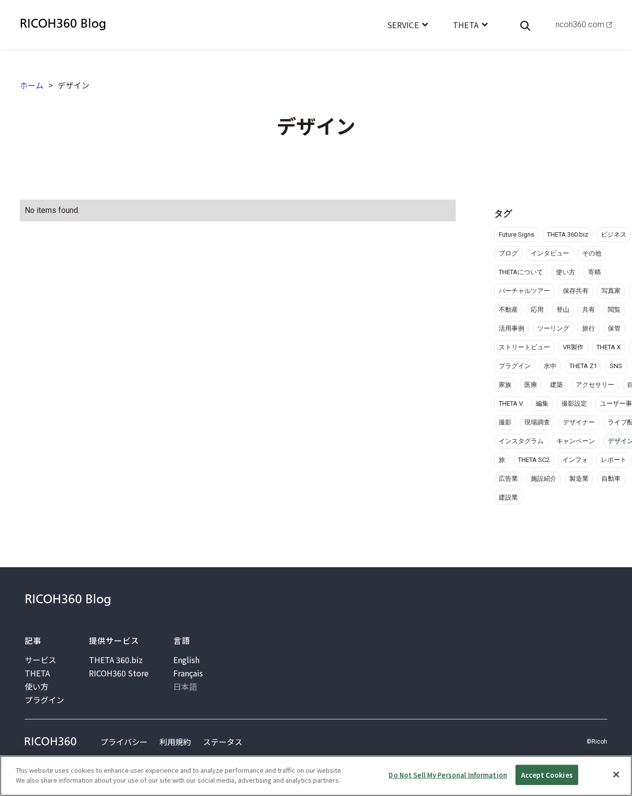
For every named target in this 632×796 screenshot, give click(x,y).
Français (188, 673)
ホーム (31, 85)
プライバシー (124, 741)
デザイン (73, 85)
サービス (40, 659)
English (186, 659)
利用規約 (175, 741)
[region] (316, 775)
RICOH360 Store (119, 673)
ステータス (222, 741)
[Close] (616, 774)
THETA (37, 673)
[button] (407, 24)
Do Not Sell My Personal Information (448, 775)
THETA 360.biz (116, 659)
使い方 (36, 686)
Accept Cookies (547, 775)
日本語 (185, 686)
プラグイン (44, 699)
